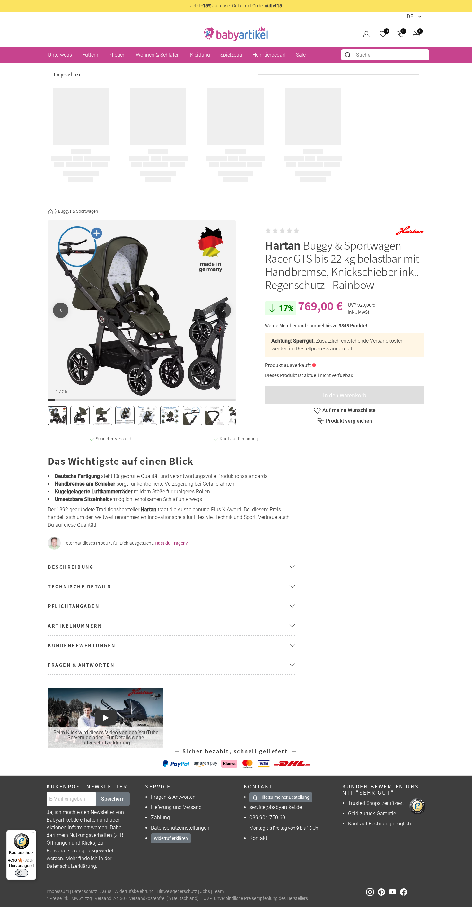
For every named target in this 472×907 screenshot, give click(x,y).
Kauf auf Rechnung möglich (379, 824)
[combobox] (385, 54)
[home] (236, 34)
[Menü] (32, 834)
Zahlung (160, 818)
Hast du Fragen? (171, 543)
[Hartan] (409, 230)
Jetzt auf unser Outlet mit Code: (236, 5)
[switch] (21, 873)
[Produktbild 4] (125, 415)
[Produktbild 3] (102, 415)
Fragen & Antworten (173, 797)
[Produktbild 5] (147, 415)
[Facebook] (405, 892)
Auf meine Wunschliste (349, 410)
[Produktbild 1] (57, 415)
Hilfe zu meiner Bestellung (284, 797)
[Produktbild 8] (214, 415)
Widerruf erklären (171, 838)
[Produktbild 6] (169, 415)
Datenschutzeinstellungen (180, 828)
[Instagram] (372, 892)
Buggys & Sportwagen (78, 211)
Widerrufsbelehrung (134, 891)
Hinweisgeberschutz (177, 891)
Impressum (58, 891)
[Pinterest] (383, 892)
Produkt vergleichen (349, 421)
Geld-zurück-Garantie (372, 813)
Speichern (113, 799)
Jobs (205, 891)
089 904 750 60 (267, 818)
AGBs (105, 891)
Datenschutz (84, 891)
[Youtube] (394, 892)
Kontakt (258, 838)
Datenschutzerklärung (105, 743)
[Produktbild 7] (192, 415)
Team (218, 891)
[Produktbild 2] (80, 415)
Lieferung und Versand (176, 807)
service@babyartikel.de (275, 807)
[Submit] (348, 55)
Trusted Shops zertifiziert (376, 803)
